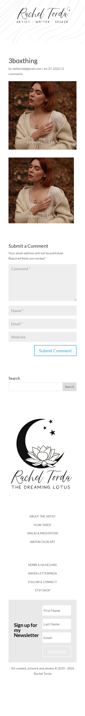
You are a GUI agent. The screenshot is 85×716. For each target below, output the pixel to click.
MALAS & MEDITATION (42, 533)
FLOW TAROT (42, 525)
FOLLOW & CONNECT (42, 582)
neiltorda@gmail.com (26, 68)
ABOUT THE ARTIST (42, 516)
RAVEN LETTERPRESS (42, 573)
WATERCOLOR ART (42, 542)
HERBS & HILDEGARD (42, 565)
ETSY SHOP (42, 590)
